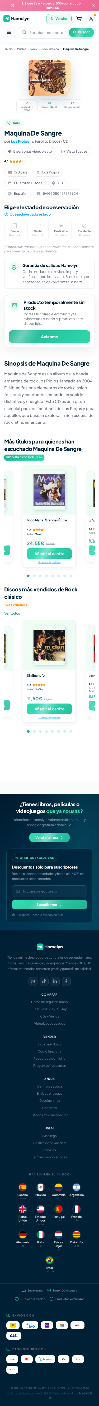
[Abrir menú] (9, 32)
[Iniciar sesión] (91, 18)
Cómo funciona (49, 1051)
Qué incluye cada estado (30, 214)
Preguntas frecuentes (49, 1066)
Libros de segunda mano (49, 1002)
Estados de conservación (49, 1115)
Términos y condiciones (49, 1157)
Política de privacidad (49, 1143)
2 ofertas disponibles (49, 717)
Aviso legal (49, 1136)
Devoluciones (49, 1101)
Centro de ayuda (49, 1086)
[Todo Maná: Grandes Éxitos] (49, 490)
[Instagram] (33, 981)
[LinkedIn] (55, 981)
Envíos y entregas (49, 1093)
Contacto (49, 1108)
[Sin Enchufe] (49, 645)
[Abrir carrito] (79, 18)
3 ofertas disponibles (49, 562)
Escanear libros (49, 1044)
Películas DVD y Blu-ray (49, 1009)
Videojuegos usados (49, 1023)
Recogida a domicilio (49, 1058)
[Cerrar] (94, 5)
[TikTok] (44, 981)
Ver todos (12, 613)
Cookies (49, 1150)
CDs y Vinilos (49, 1016)
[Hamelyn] (16, 18)
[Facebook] (66, 981)
